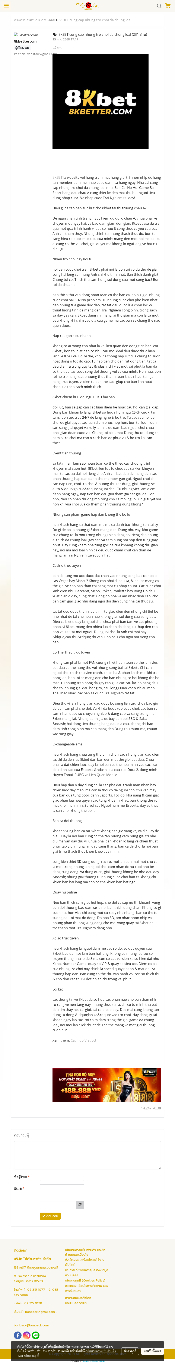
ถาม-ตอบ (48, 20)
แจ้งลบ (57, 47)
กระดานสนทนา (26, 20)
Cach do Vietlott (83, 1040)
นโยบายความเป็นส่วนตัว (101, 1351)
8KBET (57, 177)
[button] (158, 6)
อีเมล (19, 1188)
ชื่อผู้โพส (22, 1177)
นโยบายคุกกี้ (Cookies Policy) (85, 1280)
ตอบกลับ (51, 1216)
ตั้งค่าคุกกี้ (130, 1351)
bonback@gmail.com (40, 1312)
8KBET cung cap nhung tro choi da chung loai (95, 20)
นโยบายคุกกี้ (31, 1355)
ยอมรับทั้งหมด (153, 1351)
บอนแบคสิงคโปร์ (76, 1303)
